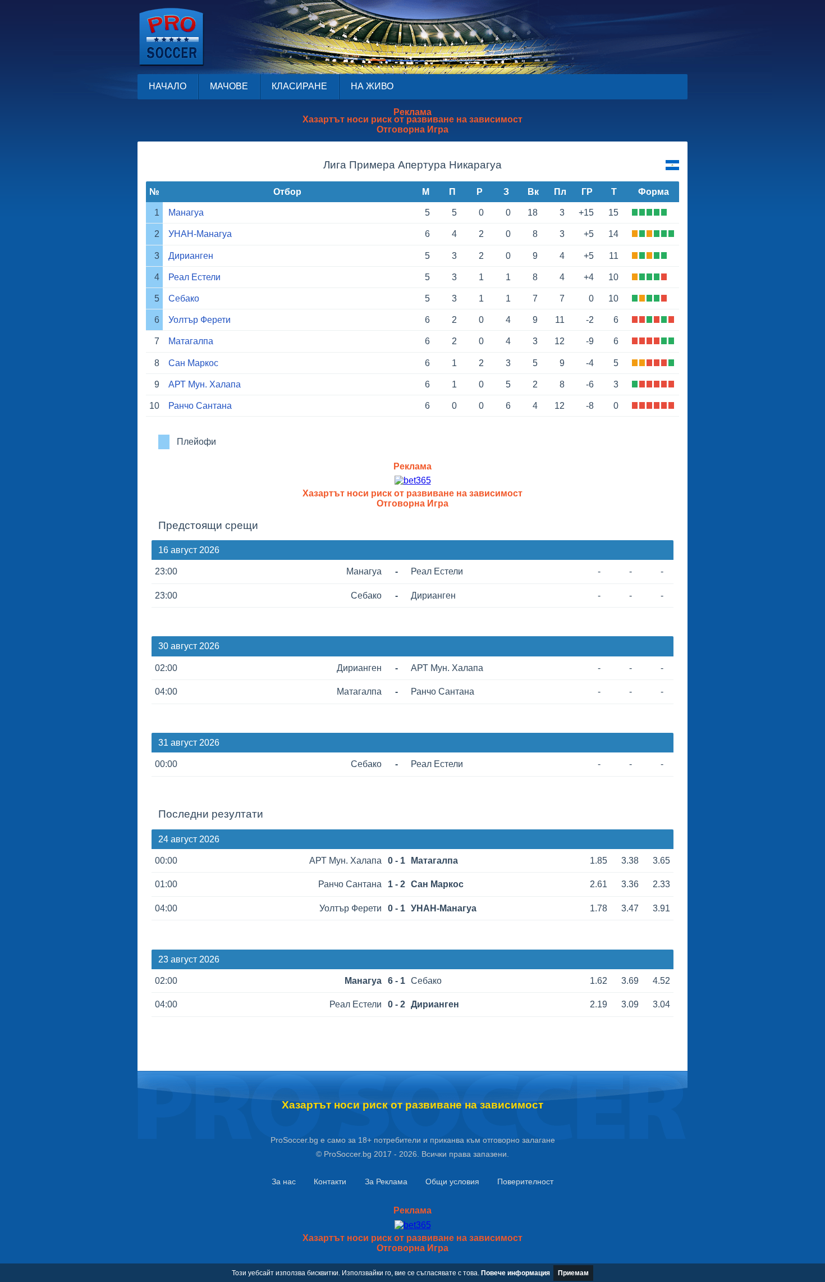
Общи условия (452, 1181)
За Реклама (386, 1181)
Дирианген (190, 256)
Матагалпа (190, 341)
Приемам (573, 1273)
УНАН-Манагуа (200, 234)
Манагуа (186, 212)
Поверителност (525, 1181)
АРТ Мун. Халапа (204, 384)
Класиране (299, 86)
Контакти (330, 1181)
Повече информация (515, 1273)
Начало (167, 86)
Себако (183, 298)
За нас (284, 1181)
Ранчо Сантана (200, 405)
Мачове (229, 86)
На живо (372, 86)
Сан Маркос (193, 363)
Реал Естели (194, 277)
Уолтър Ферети (199, 320)
